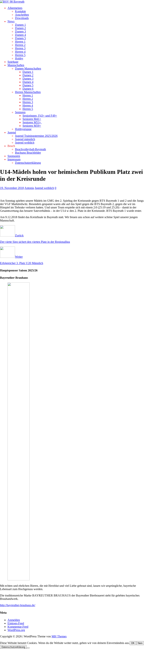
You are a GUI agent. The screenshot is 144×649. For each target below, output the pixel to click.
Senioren (20, 112)
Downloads (22, 18)
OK (133, 643)
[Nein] (28, 647)
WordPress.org (16, 630)
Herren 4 (20, 51)
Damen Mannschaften (28, 68)
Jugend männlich (25, 139)
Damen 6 (27, 88)
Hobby (19, 58)
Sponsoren (14, 156)
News (11, 21)
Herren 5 (20, 55)
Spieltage (13, 61)
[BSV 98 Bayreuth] (12, 1)
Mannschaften (16, 65)
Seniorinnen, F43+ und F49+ (39, 115)
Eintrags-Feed (16, 623)
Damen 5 (20, 38)
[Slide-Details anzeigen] (35, 579)
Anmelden (14, 620)
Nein (140, 643)
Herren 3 (20, 48)
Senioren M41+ (31, 119)
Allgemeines (15, 8)
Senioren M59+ (31, 125)
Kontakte (20, 11)
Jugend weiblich (24, 142)
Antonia (29, 188)
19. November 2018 (12, 188)
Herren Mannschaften (28, 92)
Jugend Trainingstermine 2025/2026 (36, 135)
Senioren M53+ (32, 122)
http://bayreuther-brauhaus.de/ (17, 605)
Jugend (12, 132)
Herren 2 (20, 45)
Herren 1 (20, 41)
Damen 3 (20, 31)
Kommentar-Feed (18, 626)
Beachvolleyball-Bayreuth (30, 149)
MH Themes (59, 636)
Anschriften (22, 14)
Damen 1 (20, 24)
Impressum (14, 159)
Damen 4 (20, 34)
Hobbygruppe (23, 129)
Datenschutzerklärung (28, 162)
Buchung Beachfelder (28, 152)
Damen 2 (20, 28)
